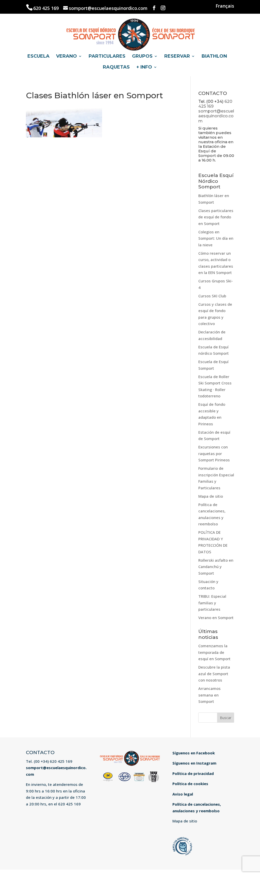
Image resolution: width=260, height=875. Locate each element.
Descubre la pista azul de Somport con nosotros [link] (214, 674)
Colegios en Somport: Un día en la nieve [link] (215, 238)
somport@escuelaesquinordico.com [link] (216, 116)
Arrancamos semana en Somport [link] (209, 695)
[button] (154, 8)
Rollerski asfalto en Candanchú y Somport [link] (215, 567)
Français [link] (225, 6)
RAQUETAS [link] (116, 67)
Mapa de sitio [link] (210, 496)
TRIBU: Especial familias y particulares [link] (212, 603)
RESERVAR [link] (177, 56)
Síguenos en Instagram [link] (194, 763)
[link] (130, 33)
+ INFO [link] (144, 67)
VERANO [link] (66, 56)
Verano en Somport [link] (216, 617)
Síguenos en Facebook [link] (193, 752)
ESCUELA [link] (38, 56)
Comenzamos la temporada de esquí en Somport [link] (214, 652)
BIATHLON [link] (214, 56)
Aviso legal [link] (182, 794)
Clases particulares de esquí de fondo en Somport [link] (215, 217)
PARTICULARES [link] (107, 56)
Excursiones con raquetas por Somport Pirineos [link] (214, 453)
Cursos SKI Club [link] (212, 295)
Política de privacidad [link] (193, 773)
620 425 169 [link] (46, 8)
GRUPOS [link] (142, 56)
